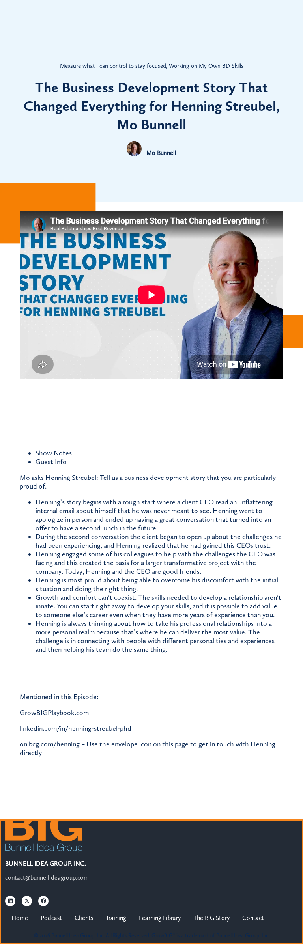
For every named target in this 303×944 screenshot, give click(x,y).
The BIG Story (211, 918)
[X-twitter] (27, 901)
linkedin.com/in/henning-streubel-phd (75, 728)
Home (19, 918)
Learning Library (160, 918)
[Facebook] (43, 901)
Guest (51, 461)
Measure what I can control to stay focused (113, 65)
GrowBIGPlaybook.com (54, 712)
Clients (84, 918)
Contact (253, 918)
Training (116, 918)
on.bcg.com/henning (50, 744)
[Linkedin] (10, 901)
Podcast (51, 918)
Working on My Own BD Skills (206, 65)
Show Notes (54, 453)
